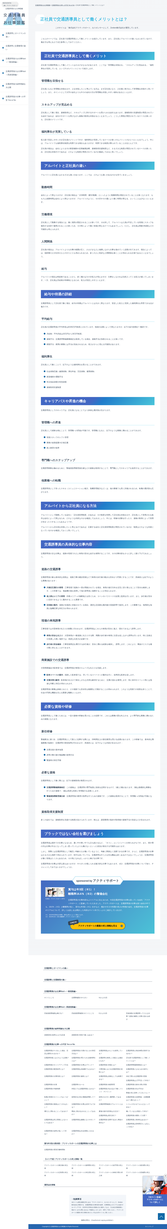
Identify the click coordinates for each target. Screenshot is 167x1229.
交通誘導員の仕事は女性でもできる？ (15, 329)
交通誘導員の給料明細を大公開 (16, 85)
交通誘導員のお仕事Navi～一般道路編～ (16, 60)
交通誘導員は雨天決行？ (15, 391)
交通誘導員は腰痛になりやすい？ (15, 417)
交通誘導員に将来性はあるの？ (15, 435)
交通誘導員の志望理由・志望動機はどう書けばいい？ (15, 309)
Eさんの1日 (103, 1013)
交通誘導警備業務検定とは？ (15, 123)
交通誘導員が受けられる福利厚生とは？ (83, 1059)
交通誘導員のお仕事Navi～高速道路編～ (16, 73)
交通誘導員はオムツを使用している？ (111, 1052)
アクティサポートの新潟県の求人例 (138, 1166)
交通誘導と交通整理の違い (16, 47)
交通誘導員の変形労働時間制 (54, 1150)
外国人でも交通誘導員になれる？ (15, 243)
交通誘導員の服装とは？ (15, 176)
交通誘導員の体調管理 (14, 221)
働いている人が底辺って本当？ (15, 384)
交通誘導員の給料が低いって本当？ (15, 453)
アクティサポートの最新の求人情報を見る (97, 926)
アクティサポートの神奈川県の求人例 (111, 1173)
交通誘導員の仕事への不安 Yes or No (16, 98)
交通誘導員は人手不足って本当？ (15, 202)
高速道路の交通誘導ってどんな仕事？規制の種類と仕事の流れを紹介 (138, 1016)
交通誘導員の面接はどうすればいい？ (15, 319)
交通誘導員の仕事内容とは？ (15, 168)
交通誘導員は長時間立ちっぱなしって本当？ (15, 444)
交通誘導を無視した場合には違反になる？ (111, 1059)
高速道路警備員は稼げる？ (53, 1013)
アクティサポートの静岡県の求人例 (83, 1166)
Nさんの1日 (103, 998)
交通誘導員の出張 (12, 209)
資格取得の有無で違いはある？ (83, 1035)
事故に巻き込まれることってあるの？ (15, 365)
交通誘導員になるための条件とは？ (15, 159)
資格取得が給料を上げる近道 (54, 1035)
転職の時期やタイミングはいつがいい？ (15, 279)
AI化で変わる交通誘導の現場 (14, 192)
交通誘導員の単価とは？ (15, 115)
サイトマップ (149, 1226)
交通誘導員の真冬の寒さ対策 (15, 228)
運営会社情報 (49, 1185)
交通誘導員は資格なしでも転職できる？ (15, 183)
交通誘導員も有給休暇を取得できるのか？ (138, 1052)
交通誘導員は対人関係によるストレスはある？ (15, 408)
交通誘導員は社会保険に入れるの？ (15, 463)
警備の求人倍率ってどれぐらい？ (15, 270)
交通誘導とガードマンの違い (16, 35)
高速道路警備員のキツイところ (83, 1013)
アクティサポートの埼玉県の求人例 (83, 1173)
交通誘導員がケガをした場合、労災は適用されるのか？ (56, 1052)
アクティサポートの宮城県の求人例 (138, 1173)
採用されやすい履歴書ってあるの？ (15, 298)
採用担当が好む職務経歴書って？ (15, 289)
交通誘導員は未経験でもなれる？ (15, 141)
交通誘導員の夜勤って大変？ (15, 399)
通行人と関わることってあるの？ (15, 356)
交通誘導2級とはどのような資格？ (56, 1058)
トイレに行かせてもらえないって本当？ (15, 347)
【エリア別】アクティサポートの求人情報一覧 (63, 1159)
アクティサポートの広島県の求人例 (56, 1173)
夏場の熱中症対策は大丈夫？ (15, 374)
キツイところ (49, 998)
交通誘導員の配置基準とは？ (15, 132)
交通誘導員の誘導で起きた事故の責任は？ (15, 426)
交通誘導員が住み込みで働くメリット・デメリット (15, 254)
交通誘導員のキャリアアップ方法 (56, 1065)
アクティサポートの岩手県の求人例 (111, 1166)
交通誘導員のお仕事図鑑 (14, 9)
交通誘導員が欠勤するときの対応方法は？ (83, 1052)
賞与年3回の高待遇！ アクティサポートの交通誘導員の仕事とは (70, 1143)
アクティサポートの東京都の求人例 (56, 1166)
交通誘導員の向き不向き (15, 263)
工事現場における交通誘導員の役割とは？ (15, 150)
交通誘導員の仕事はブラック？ (83, 1065)
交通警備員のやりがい (79, 998)
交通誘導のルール (12, 215)
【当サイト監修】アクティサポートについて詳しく (155, 1199)
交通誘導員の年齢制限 (14, 236)
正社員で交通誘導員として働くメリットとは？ (138, 1059)
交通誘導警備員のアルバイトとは (15, 338)
